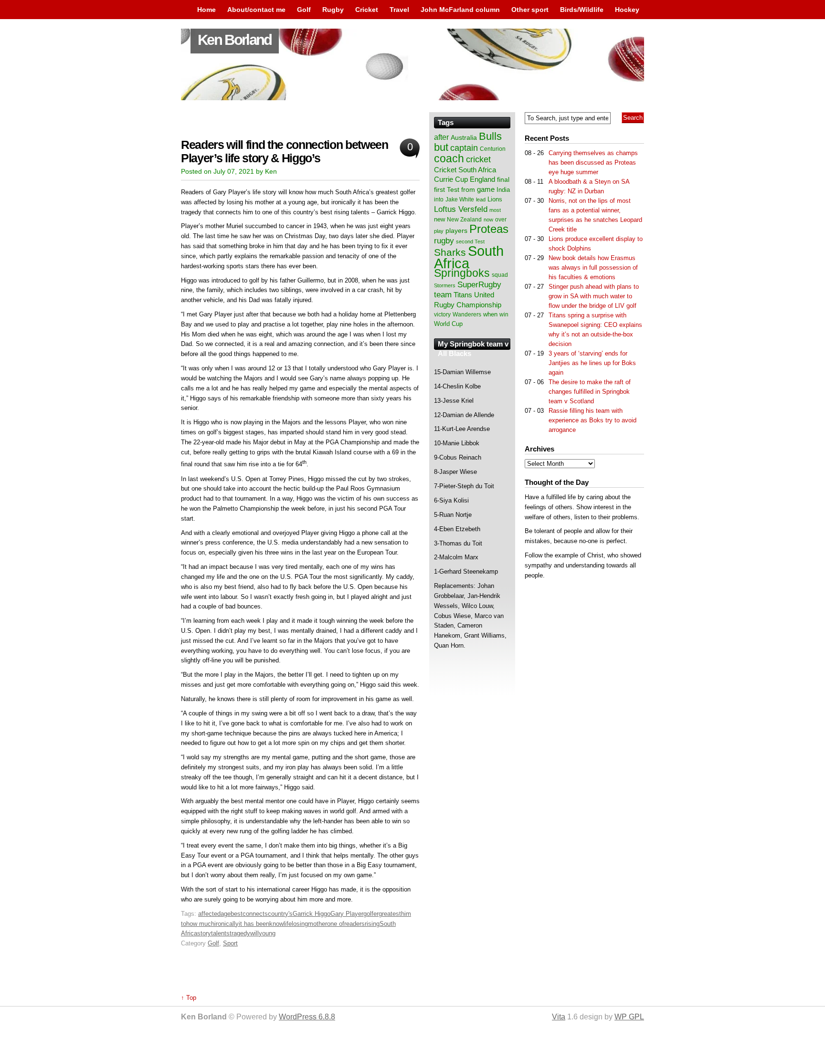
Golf (304, 9)
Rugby (333, 9)
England (482, 179)
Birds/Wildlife (581, 9)
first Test (446, 189)
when (490, 314)
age (226, 913)
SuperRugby (479, 284)
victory (442, 314)
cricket (478, 159)
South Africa (469, 257)
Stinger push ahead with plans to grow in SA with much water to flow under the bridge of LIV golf (594, 296)
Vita (558, 1017)
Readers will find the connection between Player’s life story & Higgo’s (284, 151)
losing (300, 923)
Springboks (462, 273)
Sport (230, 943)
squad (500, 275)
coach (449, 158)
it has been (254, 923)
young (267, 933)
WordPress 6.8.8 (307, 1017)
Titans (463, 295)
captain (464, 148)
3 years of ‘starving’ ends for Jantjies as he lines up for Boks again (592, 363)
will (254, 933)
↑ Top (188, 997)
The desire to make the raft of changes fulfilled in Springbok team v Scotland (590, 391)
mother (317, 923)
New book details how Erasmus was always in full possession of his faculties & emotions (593, 267)
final (503, 179)
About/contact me (256, 9)
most (495, 210)
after (441, 137)
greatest (390, 913)
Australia (464, 137)
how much (200, 923)
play (439, 231)
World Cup (448, 323)
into (439, 199)
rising (372, 923)
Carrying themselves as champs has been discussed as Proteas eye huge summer (593, 162)
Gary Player (346, 913)
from (468, 189)
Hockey (627, 9)
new (439, 219)
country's (280, 913)
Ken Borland (235, 39)
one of (335, 923)
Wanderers (467, 314)
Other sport (530, 9)
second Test (470, 241)
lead (481, 199)
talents (220, 933)
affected (209, 913)
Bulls (490, 136)
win (503, 314)
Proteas (488, 228)
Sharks (450, 252)
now (488, 219)
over (501, 219)
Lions (494, 199)
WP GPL (629, 1017)
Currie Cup (451, 179)
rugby (444, 240)
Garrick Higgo (311, 913)
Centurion (493, 149)
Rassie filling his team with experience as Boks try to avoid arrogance (592, 420)
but (441, 147)
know (276, 923)
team (443, 294)
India (503, 190)
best (237, 913)
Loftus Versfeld (460, 209)
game (486, 189)
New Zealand (464, 219)
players (456, 230)
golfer (371, 913)
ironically (226, 923)
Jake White (459, 199)
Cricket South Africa (465, 170)
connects (255, 913)
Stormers (444, 285)
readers (354, 923)
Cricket (366, 9)
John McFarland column (460, 9)
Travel (399, 9)
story (204, 933)
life (288, 923)
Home (206, 9)
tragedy (240, 933)
